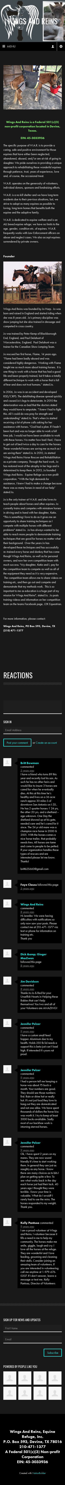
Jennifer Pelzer (30, 1024)
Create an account (46, 743)
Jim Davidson (29, 981)
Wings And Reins (33, 21)
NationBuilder (39, 1473)
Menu (11, 46)
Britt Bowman (29, 763)
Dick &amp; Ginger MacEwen (33, 956)
